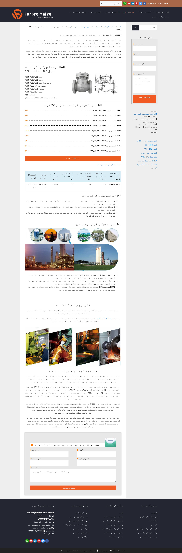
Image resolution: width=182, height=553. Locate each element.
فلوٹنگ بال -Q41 (149, 157)
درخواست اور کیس (148, 516)
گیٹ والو (159, 12)
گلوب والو (96, 12)
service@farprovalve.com (157, 3)
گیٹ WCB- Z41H (150, 149)
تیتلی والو (111, 12)
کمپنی (154, 512)
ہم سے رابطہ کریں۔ (160, 16)
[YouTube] (128, 3)
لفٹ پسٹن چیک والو (79, 516)
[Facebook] (144, 3)
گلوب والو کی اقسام (113, 520)
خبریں (154, 524)
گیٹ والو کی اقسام (113, 516)
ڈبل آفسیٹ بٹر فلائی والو (76, 524)
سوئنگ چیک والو (81, 528)
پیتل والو (83, 536)
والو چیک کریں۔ (129, 12)
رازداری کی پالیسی (147, 532)
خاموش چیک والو (81, 532)
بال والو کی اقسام (113, 532)
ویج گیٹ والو (82, 512)
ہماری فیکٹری (80, 12)
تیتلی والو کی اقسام (112, 528)
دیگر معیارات (116, 536)
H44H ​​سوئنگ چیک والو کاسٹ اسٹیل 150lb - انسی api (45, 69)
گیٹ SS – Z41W (151, 145)
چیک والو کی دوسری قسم (108, 164)
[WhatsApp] (125, 3)
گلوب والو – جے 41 (148, 153)
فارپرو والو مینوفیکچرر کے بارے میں (72, 371)
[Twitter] (140, 3)
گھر (167, 12)
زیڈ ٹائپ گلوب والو (79, 520)
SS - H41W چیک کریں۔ (147, 160)
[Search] (135, 27)
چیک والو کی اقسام (106, 26)
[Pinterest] (136, 3)
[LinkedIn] (132, 3)
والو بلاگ (152, 520)
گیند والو (146, 12)
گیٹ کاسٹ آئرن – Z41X (147, 141)
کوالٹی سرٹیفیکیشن (147, 528)
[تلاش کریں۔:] (148, 27)
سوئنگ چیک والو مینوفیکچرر (81, 26)
